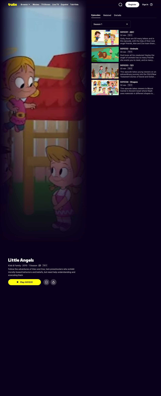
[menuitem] (25, 4)
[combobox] (111, 24)
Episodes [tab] (95, 15)
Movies (36, 4)
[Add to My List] (46, 282)
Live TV (55, 4)
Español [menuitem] (64, 4)
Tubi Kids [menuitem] (74, 4)
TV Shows (45, 4)
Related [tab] (107, 15)
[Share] (53, 282)
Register (132, 4)
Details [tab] (117, 15)
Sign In (145, 4)
